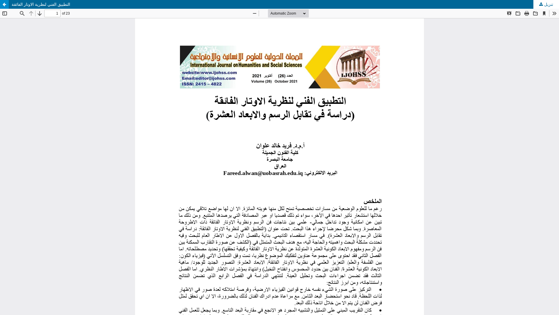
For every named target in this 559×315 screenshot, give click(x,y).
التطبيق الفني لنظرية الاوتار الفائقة (41, 4)
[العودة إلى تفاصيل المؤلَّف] (4, 4)
